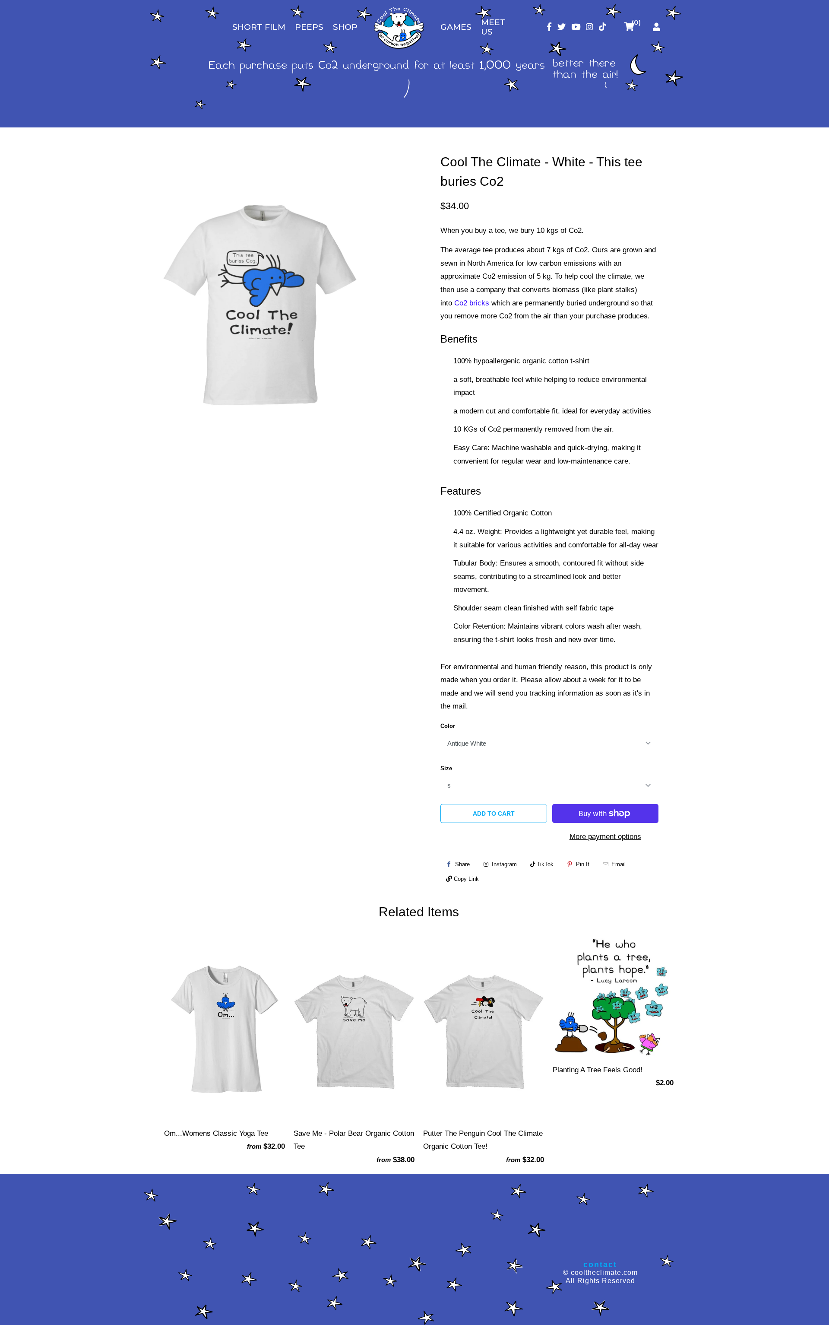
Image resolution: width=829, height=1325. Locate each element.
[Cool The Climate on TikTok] (602, 27)
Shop (345, 27)
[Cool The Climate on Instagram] (589, 27)
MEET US (493, 27)
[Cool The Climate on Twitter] (561, 27)
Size (446, 768)
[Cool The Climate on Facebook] (549, 27)
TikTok (544, 864)
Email (618, 864)
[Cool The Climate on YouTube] (576, 27)
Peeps (309, 27)
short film (258, 27)
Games (455, 27)
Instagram (503, 864)
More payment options (605, 836)
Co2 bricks (471, 303)
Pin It (582, 864)
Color (447, 726)
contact (600, 1264)
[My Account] (656, 27)
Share (462, 864)
